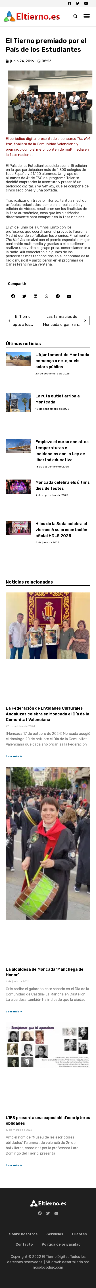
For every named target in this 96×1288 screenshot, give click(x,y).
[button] (86, 16)
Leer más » (14, 756)
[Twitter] (77, 3)
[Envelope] (86, 3)
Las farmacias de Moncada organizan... (62, 320)
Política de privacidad (61, 1244)
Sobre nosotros (23, 1234)
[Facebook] (69, 3)
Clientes (79, 1234)
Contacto (24, 1244)
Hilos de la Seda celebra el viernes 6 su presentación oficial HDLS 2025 (61, 529)
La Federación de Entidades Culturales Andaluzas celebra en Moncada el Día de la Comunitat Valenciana (47, 714)
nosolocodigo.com (48, 1267)
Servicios (54, 1234)
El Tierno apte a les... (23, 320)
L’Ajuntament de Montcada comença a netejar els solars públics (62, 360)
